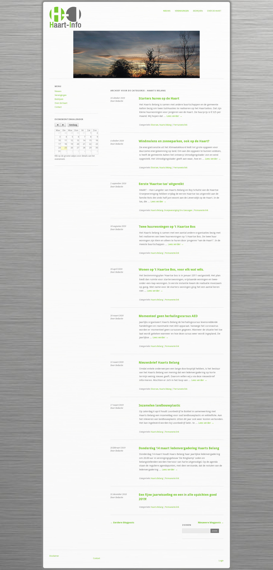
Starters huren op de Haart (159, 98)
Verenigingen (182, 11)
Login (221, 560)
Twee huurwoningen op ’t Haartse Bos (167, 226)
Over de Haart (214, 11)
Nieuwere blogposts (211, 522)
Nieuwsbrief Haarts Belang (159, 362)
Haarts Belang (165, 125)
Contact (58, 107)
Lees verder (174, 116)
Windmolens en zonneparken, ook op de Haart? (174, 141)
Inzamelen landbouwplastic (159, 405)
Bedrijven (198, 11)
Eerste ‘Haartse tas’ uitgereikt (161, 184)
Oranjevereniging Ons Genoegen (178, 210)
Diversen (154, 125)
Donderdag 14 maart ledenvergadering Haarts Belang (179, 448)
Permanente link (180, 125)
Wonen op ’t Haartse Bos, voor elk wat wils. (171, 269)
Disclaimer (54, 556)
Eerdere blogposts (122, 522)
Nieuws (166, 11)
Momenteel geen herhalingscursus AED (168, 316)
